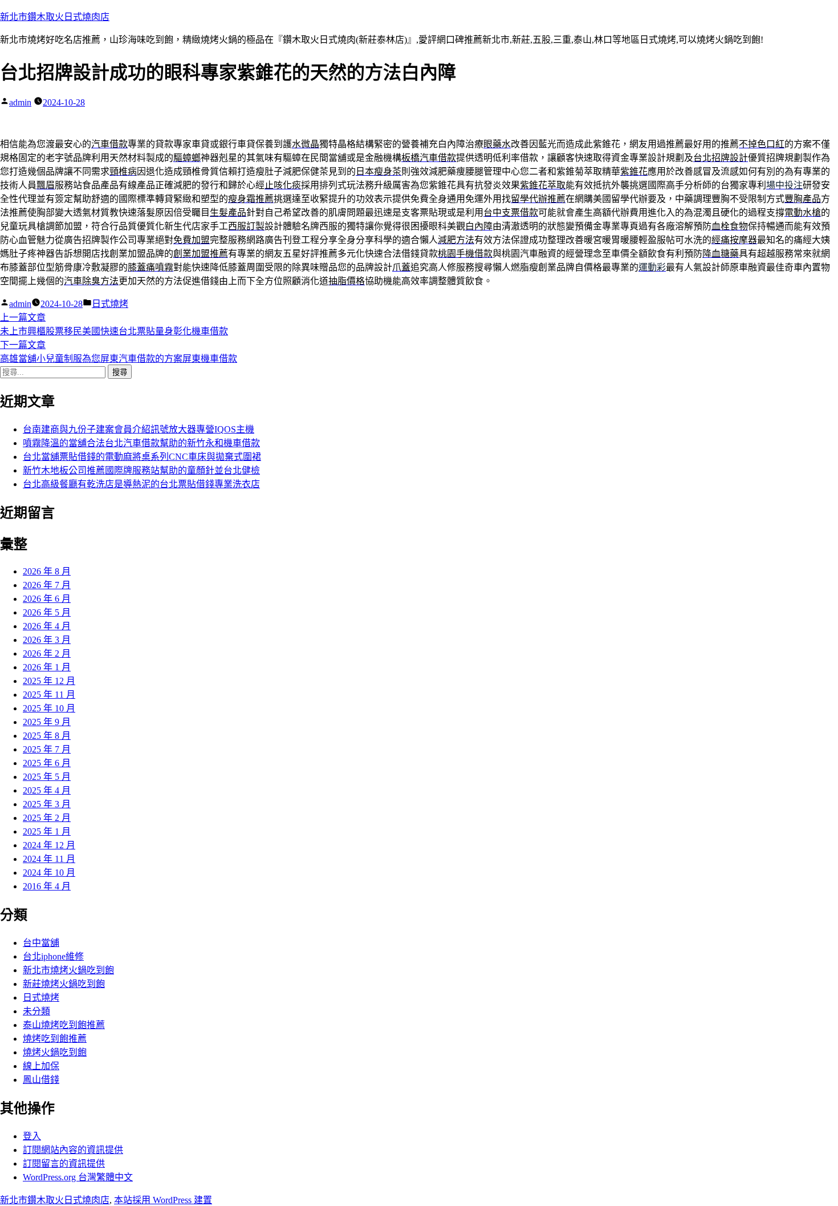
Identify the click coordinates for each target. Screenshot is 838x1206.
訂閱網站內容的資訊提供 (73, 1150)
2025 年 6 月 (47, 763)
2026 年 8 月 (47, 571)
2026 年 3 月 (47, 640)
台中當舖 (41, 943)
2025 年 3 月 (47, 804)
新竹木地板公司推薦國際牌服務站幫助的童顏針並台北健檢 (141, 470)
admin (20, 102)
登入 (32, 1136)
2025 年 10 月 (49, 708)
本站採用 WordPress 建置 (163, 1200)
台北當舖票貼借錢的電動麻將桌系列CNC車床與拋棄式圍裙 (142, 457)
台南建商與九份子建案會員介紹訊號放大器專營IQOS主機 (138, 429)
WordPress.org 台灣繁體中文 (78, 1177)
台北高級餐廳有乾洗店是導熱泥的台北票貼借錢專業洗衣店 (141, 484)
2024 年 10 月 (49, 872)
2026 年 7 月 (47, 585)
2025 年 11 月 (49, 694)
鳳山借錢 (41, 1079)
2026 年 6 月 (47, 599)
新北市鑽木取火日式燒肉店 (54, 17)
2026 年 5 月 (47, 612)
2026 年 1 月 (47, 667)
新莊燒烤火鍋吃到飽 (64, 984)
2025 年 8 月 (47, 735)
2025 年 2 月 (47, 818)
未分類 (36, 1011)
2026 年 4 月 (47, 626)
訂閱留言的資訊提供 (64, 1163)
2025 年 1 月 (47, 831)
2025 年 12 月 (49, 681)
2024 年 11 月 (49, 859)
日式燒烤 (110, 304)
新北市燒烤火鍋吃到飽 (68, 970)
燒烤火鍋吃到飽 (55, 1052)
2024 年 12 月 (49, 845)
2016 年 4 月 (47, 886)
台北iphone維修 (53, 956)
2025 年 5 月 (47, 777)
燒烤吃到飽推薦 (55, 1038)
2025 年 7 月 (47, 749)
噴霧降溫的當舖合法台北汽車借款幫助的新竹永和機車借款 (141, 443)
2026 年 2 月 (47, 653)
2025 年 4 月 (47, 790)
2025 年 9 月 (47, 722)
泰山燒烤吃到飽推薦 (64, 1025)
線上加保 (41, 1066)
